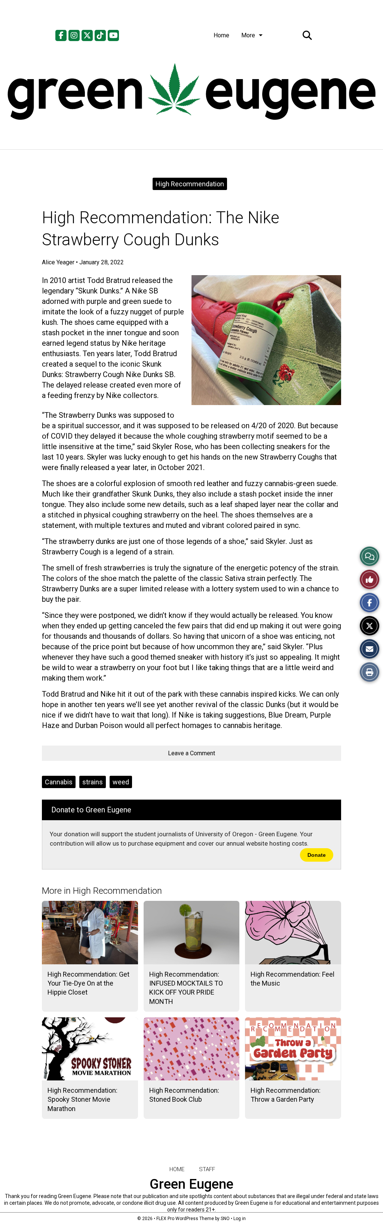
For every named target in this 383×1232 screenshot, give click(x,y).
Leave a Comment (191, 753)
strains (92, 782)
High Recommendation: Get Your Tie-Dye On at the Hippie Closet (88, 983)
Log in (239, 1218)
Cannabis (59, 782)
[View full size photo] (266, 340)
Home (221, 35)
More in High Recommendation (102, 891)
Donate (316, 855)
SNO (225, 1218)
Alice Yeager (58, 262)
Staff (207, 1169)
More (248, 35)
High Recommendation (190, 184)
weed (121, 782)
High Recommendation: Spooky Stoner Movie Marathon (82, 1099)
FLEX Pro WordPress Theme (185, 1218)
